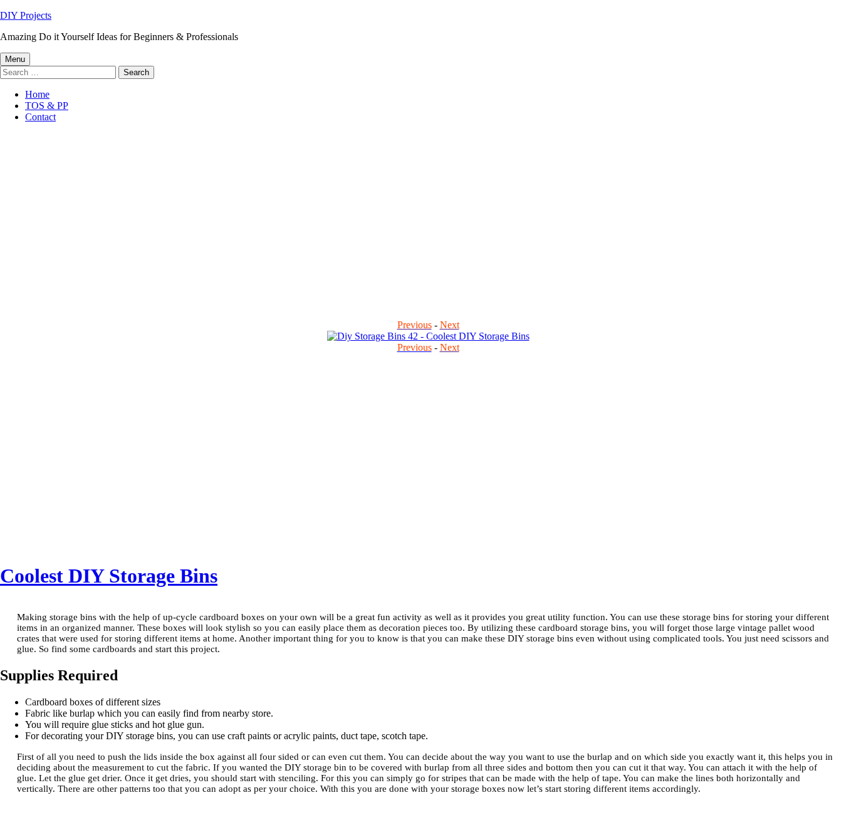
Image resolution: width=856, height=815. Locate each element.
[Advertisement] (376, 220)
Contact (40, 117)
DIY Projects (25, 15)
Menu (15, 59)
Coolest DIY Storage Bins (108, 575)
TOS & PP (46, 105)
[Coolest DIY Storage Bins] (428, 336)
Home (37, 94)
